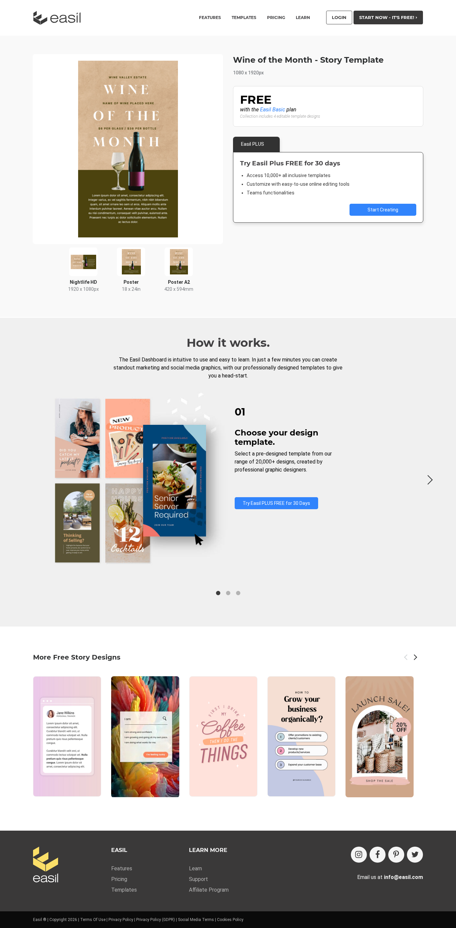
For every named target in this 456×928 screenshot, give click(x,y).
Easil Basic (272, 109)
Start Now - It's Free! (387, 17)
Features (121, 868)
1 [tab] (218, 593)
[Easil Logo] (59, 18)
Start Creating (383, 209)
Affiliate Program (209, 890)
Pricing (276, 17)
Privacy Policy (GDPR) (155, 919)
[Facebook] (378, 855)
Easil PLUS (252, 144)
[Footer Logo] (45, 865)
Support (198, 879)
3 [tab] (238, 593)
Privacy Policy (120, 919)
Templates (124, 890)
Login (339, 17)
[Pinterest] (396, 855)
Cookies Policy (230, 919)
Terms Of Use (92, 919)
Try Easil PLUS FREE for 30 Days (276, 503)
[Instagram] (359, 855)
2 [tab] (228, 593)
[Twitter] (415, 855)
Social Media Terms (196, 919)
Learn (303, 17)
